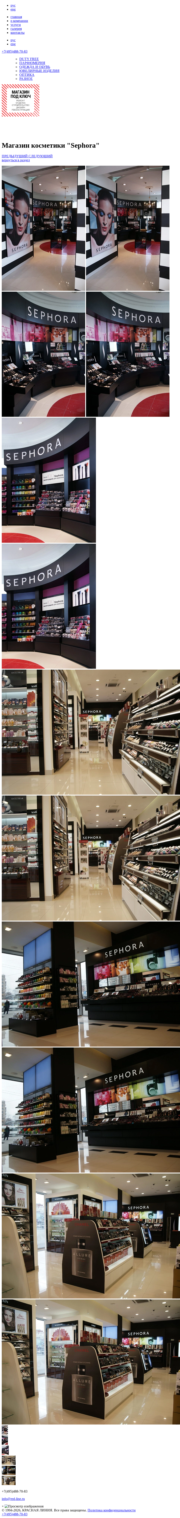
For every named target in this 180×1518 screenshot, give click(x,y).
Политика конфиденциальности (112, 1510)
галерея (16, 29)
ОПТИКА (26, 75)
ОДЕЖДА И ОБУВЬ (34, 67)
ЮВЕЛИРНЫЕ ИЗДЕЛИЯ (39, 71)
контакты (18, 32)
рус (13, 5)
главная (16, 17)
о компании (19, 21)
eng (13, 9)
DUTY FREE (29, 59)
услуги (16, 25)
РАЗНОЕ (26, 79)
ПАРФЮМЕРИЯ (32, 63)
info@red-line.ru (13, 1499)
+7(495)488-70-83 (14, 51)
